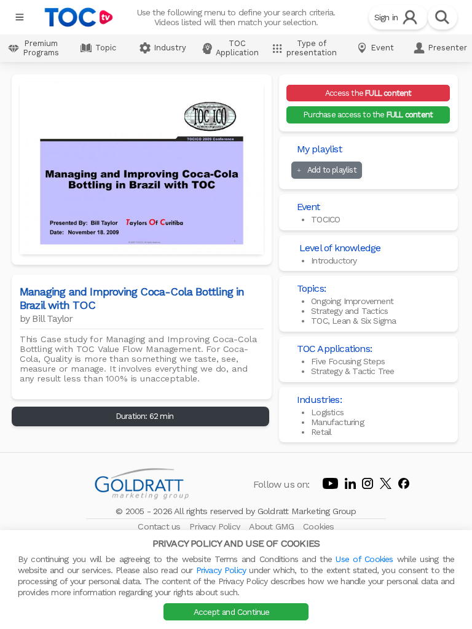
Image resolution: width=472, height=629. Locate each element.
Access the (368, 93)
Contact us (160, 526)
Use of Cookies (364, 559)
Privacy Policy (215, 526)
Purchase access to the (368, 114)
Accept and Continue (233, 612)
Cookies (318, 526)
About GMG (273, 526)
